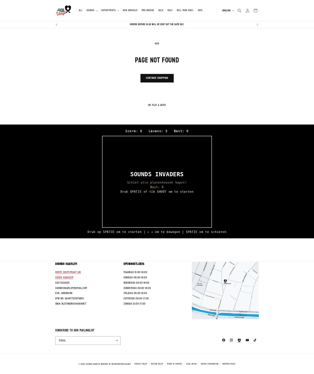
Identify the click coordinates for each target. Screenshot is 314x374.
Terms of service (174, 364)
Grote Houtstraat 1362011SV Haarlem (68, 275)
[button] (91, 10)
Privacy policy (141, 364)
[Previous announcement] (57, 24)
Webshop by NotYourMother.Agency (116, 364)
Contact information (210, 364)
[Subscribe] (116, 340)
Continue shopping (157, 78)
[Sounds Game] (239, 340)
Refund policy (157, 364)
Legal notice (191, 364)
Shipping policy (229, 364)
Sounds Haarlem (93, 364)
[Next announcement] (257, 24)
